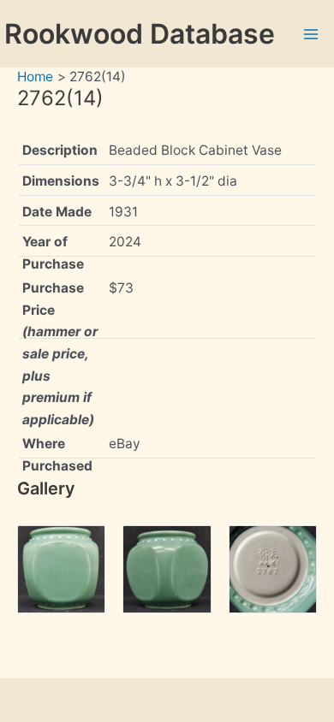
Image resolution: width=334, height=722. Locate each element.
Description (60, 150)
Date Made (57, 212)
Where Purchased (57, 454)
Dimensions (60, 181)
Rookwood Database (139, 33)
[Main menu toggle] (311, 33)
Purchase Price (60, 353)
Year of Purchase (53, 253)
